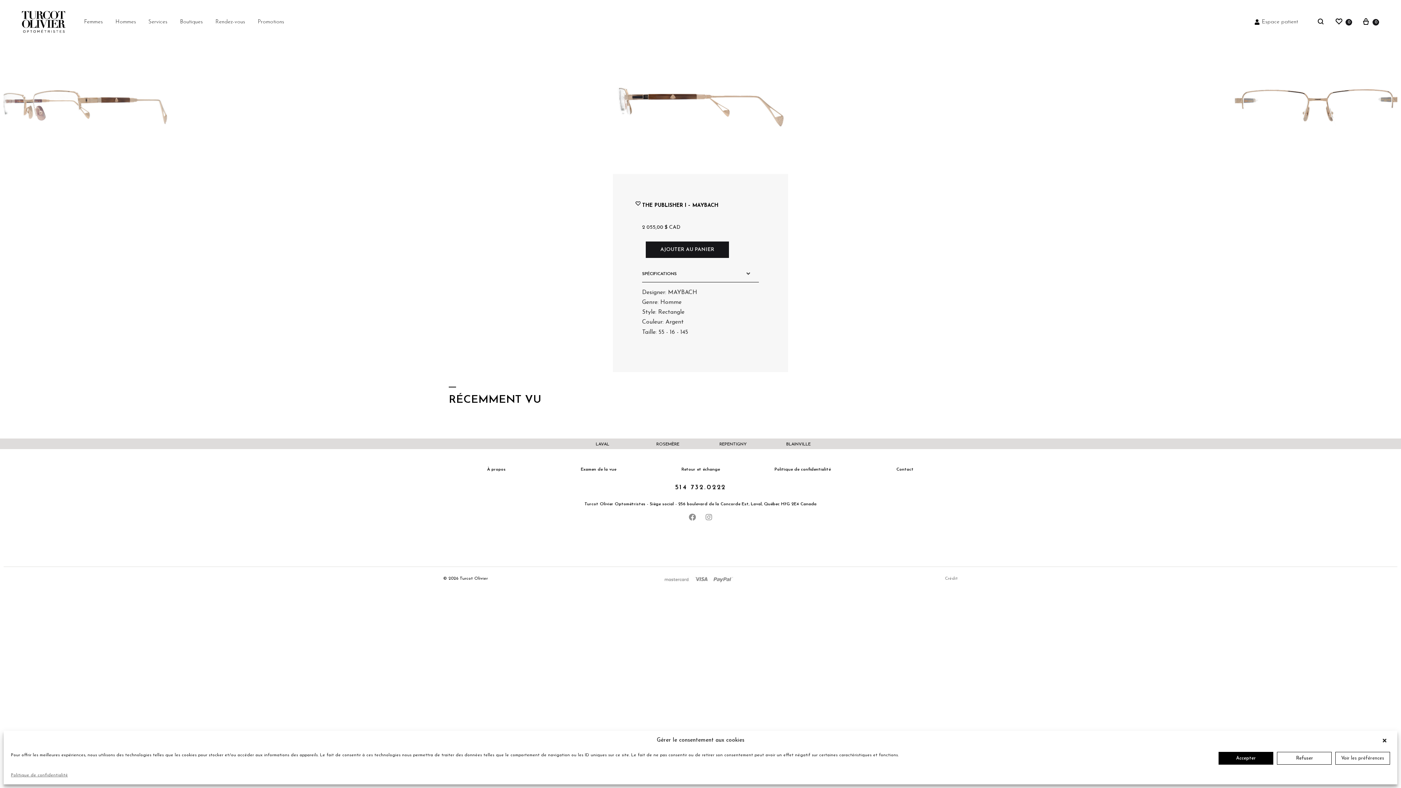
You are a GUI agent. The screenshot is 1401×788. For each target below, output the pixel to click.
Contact (905, 469)
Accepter (1246, 758)
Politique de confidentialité (39, 775)
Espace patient (1280, 22)
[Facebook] (692, 517)
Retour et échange (701, 469)
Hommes (125, 22)
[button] (1386, 740)
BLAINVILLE (798, 444)
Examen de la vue (598, 469)
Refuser (1304, 758)
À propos (496, 469)
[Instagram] (709, 517)
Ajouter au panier (687, 249)
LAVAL (602, 444)
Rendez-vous (230, 22)
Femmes (93, 22)
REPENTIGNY (733, 444)
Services (157, 22)
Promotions (271, 22)
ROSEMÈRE (667, 444)
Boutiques (191, 22)
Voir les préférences (1362, 758)
